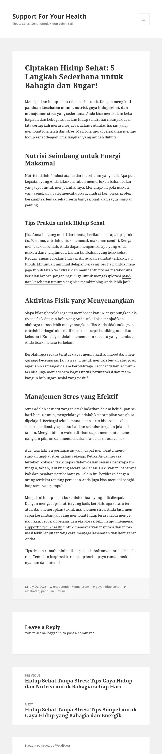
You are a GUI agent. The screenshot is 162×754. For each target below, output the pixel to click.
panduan (47, 591)
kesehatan (32, 591)
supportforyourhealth (43, 527)
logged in (54, 633)
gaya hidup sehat (108, 587)
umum (60, 591)
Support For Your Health (49, 16)
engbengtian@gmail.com (71, 587)
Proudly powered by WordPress (47, 745)
